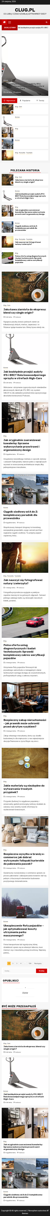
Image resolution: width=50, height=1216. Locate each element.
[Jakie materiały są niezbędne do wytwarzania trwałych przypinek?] (25, 763)
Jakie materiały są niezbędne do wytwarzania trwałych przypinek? (24, 789)
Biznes (17, 117)
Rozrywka (22, 153)
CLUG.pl (25, 10)
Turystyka (29, 153)
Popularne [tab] (26, 101)
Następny (38, 963)
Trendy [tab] (41, 101)
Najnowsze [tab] (10, 101)
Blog (43, 80)
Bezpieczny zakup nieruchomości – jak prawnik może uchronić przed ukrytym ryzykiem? (24, 723)
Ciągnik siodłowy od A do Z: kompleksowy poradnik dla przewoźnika (26, 145)
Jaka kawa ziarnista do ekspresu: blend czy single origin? (29, 111)
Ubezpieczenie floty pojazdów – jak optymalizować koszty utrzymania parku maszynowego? (23, 930)
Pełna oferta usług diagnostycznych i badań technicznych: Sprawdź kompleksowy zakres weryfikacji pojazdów (30, 259)
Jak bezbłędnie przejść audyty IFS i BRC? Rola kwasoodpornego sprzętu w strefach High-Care (30, 122)
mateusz (7, 92)
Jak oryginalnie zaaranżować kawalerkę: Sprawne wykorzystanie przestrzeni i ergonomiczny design (30, 134)
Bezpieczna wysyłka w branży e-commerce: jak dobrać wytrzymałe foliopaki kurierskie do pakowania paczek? (24, 858)
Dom (20, 107)
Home (25, 992)
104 (29, 963)
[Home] (4, 22)
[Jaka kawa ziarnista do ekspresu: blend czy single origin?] (7, 109)
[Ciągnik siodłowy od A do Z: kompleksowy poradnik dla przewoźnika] (7, 144)
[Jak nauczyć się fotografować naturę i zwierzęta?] (7, 155)
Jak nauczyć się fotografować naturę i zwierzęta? (28, 157)
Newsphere (33, 1211)
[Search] (46, 22)
